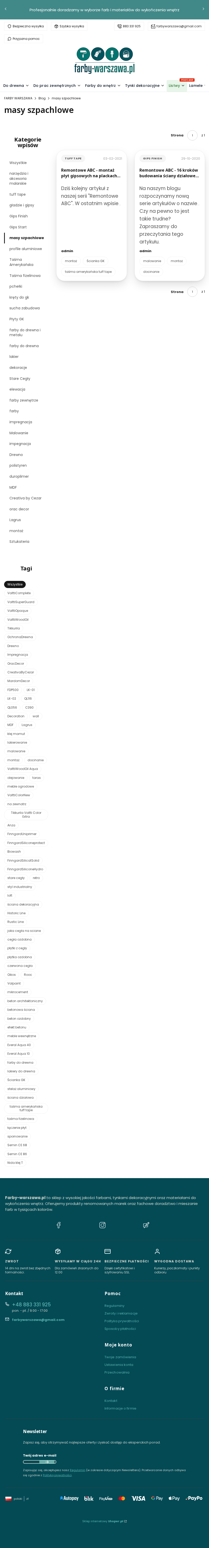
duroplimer (19, 476)
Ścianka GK (95, 261)
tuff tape (17, 194)
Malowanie (18, 433)
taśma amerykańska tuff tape (88, 271)
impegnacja (20, 443)
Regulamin (77, 1470)
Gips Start (18, 227)
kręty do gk (19, 297)
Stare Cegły (19, 378)
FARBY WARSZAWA (18, 98)
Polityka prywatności (121, 1321)
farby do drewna (24, 345)
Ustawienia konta (119, 1364)
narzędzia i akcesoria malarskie (18, 178)
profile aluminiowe (25, 248)
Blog (42, 98)
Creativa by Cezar (25, 498)
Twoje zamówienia (120, 1357)
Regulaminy (114, 1305)
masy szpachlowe (26, 237)
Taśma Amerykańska (21, 262)
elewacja (17, 389)
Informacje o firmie (120, 1408)
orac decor (19, 509)
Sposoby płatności (120, 1328)
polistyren (18, 465)
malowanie (152, 261)
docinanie (151, 271)
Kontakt (110, 1400)
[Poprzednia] (5, 9)
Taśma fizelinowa (25, 275)
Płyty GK (16, 319)
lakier (14, 356)
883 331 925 (132, 26)
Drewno (16, 454)
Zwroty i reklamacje (121, 1313)
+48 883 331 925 (31, 1304)
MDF (13, 487)
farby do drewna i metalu (25, 332)
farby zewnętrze (23, 400)
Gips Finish (18, 216)
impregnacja (20, 422)
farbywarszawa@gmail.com (179, 26)
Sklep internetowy (102, 1521)
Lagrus (15, 519)
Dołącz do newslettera (47, 1462)
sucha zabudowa (24, 308)
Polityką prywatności (57, 1475)
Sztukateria (19, 541)
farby (14, 411)
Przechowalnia (116, 1372)
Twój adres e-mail (39, 1455)
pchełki (15, 286)
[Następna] (203, 9)
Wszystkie (18, 162)
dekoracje (18, 367)
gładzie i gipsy (21, 205)
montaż (16, 530)
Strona (177, 135)
